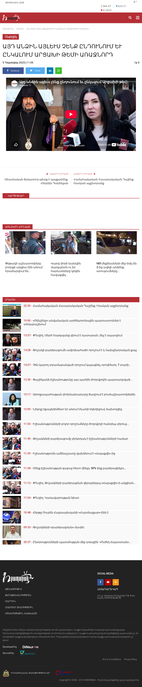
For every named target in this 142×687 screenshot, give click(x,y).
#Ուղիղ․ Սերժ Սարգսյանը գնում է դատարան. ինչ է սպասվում (73, 335)
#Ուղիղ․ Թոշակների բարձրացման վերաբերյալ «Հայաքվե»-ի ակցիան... (80, 483)
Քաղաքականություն (18, 595)
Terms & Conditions (111, 659)
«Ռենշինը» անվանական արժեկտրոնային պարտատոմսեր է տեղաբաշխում (72, 322)
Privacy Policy (130, 659)
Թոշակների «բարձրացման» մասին (54, 527)
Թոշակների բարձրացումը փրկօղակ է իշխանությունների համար (76, 438)
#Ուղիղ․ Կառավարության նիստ (51, 497)
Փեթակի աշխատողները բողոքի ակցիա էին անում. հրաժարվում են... (24, 267)
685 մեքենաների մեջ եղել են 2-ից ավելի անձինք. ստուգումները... (116, 267)
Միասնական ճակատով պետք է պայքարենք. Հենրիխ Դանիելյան (36, 181)
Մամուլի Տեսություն (19, 607)
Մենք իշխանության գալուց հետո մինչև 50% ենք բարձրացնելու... (75, 468)
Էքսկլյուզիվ (13, 589)
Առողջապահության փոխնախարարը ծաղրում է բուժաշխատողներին (79, 394)
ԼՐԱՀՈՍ (10, 299)
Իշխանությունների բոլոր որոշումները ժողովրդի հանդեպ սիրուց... (76, 424)
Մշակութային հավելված (21, 613)
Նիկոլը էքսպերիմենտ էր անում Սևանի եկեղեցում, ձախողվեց (73, 409)
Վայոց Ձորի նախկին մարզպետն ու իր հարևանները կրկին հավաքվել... (66, 269)
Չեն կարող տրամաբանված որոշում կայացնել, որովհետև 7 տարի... (77, 365)
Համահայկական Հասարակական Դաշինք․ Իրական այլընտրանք (104, 181)
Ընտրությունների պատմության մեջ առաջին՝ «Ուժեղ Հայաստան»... (77, 542)
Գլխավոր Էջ (8, 29)
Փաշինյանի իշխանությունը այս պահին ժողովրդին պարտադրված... (78, 379)
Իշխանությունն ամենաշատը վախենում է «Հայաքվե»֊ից (69, 453)
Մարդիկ (20, 29)
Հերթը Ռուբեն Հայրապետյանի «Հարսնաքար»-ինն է (66, 512)
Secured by (9, 653)
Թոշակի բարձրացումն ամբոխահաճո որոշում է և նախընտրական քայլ (80, 350)
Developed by (10, 646)
